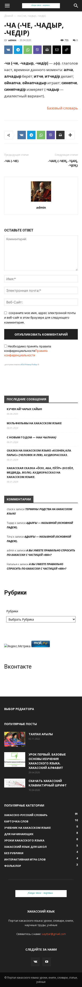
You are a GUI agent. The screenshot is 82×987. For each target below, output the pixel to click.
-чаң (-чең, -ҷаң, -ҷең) (63, 163)
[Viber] (37, 49)
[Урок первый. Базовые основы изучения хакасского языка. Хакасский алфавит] (14, 759)
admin (12, 40)
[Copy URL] (66, 49)
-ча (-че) (11, 161)
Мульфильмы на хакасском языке (34, 423)
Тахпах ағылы (41, 734)
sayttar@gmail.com (54, 934)
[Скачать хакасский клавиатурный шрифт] (14, 783)
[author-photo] (41, 201)
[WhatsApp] (28, 49)
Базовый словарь (62, 108)
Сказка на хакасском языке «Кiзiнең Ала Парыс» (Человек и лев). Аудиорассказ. (39, 453)
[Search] (76, 5)
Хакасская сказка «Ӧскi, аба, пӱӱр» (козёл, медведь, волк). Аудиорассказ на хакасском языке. (40, 472)
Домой (8, 16)
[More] (70, 135)
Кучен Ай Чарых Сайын (24, 409)
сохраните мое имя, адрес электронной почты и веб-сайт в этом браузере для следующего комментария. (40, 317)
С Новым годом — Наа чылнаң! (31, 437)
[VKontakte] (35, 962)
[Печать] (47, 49)
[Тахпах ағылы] (14, 739)
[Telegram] (18, 49)
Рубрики (12, 611)
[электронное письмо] (57, 49)
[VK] (8, 49)
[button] (7, 5)
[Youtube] (46, 962)
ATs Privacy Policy (29, 364)
